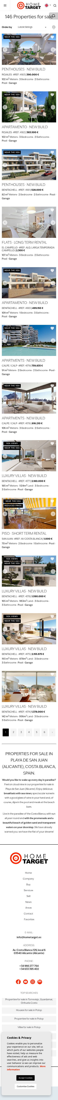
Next (53, 49)
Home (28, 873)
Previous (5, 49)
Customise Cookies (25, 1086)
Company (28, 879)
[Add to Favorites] (52, 37)
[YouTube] (25, 981)
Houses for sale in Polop (29, 1010)
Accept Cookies (25, 1077)
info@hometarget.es (29, 937)
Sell (28, 896)
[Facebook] (18, 981)
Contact (28, 914)
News (28, 902)
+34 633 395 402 (29, 969)
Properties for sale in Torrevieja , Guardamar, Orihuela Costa (29, 1001)
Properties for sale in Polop (29, 1019)
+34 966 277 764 (29, 966)
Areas (28, 908)
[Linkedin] (39, 982)
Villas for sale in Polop (29, 1027)
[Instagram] (32, 981)
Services (28, 890)
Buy (28, 885)
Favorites (29, 919)
